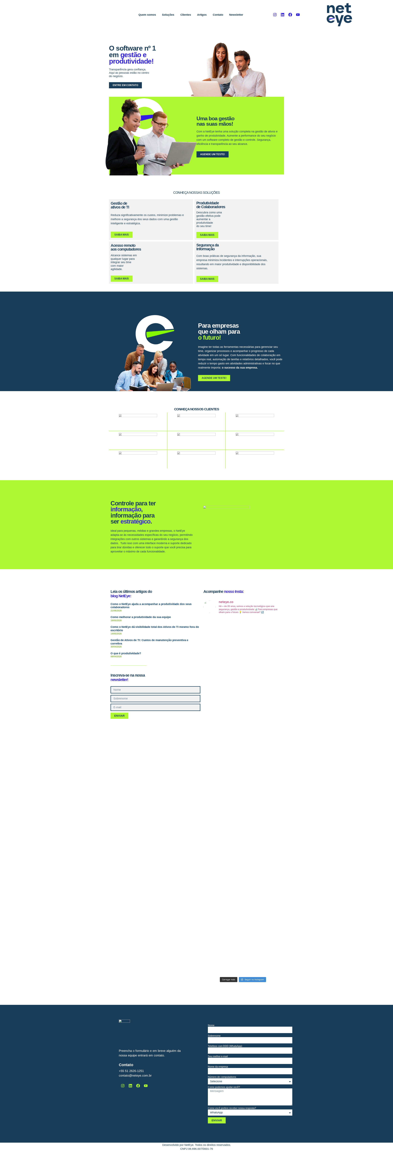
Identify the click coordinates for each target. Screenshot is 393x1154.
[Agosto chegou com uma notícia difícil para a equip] (216, 658)
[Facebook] (290, 15)
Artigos (202, 14)
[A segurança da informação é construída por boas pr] (243, 792)
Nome (211, 1025)
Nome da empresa (218, 1067)
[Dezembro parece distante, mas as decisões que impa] (269, 801)
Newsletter (236, 14)
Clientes (185, 14)
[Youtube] (298, 15)
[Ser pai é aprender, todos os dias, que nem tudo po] (216, 917)
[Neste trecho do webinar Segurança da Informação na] (269, 900)
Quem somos (147, 14)
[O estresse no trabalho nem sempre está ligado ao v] (216, 797)
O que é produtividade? (126, 653)
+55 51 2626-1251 (131, 1071)
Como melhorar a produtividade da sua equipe (141, 617)
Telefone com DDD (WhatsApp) (225, 1046)
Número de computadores (222, 1077)
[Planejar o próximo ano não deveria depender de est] (269, 680)
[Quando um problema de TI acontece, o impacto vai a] (243, 670)
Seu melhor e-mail (218, 1056)
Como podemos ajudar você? (224, 1087)
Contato (218, 14)
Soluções (168, 14)
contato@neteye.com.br (135, 1075)
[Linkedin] (282, 15)
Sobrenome (214, 1036)
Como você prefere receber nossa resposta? (232, 1108)
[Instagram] (275, 15)
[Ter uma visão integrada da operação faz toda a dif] (243, 904)
